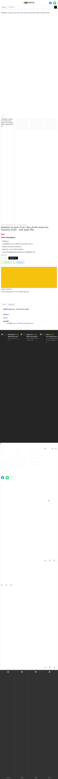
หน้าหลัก (3, 225)
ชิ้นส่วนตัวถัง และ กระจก (11, 225)
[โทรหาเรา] (1, 468)
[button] (2, 2)
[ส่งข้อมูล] (55, 7)
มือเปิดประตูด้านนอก (22, 225)
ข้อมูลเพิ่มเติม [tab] (11, 304)
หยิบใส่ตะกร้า (13, 258)
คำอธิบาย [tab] (4, 304)
